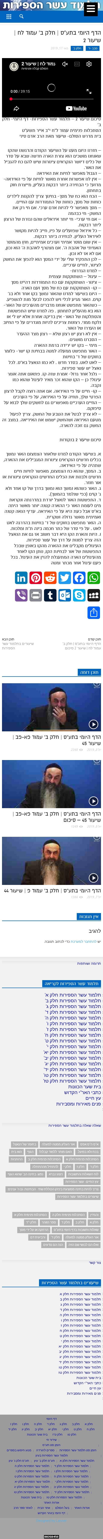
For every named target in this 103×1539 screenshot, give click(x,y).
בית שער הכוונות (84, 1087)
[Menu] (91, 9)
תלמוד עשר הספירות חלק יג (73, 1064)
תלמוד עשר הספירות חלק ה (73, 1018)
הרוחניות (16, 1159)
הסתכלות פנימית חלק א (82, 1159)
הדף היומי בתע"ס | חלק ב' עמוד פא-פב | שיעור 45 (56, 740)
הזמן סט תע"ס (51, 1445)
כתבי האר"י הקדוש (82, 1092)
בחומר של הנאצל (24, 1144)
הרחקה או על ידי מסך (33, 1230)
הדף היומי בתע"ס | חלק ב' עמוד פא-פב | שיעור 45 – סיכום (56, 817)
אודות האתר (51, 1502)
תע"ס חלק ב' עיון (44, 1460)
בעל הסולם (62, 1508)
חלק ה (38, 1424)
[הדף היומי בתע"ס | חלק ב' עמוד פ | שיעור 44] (51, 860)
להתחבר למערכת (83, 941)
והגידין (94, 1215)
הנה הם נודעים (53, 1245)
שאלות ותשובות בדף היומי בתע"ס (76, 1230)
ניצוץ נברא (56, 1174)
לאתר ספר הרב (23, 1508)
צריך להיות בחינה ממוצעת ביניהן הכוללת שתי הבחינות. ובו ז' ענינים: (53, 1189)
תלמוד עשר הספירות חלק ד (73, 1012)
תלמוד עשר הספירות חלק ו (74, 1023)
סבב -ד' (93, 48)
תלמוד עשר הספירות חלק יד (72, 1069)
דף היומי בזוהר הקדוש (51, 1513)
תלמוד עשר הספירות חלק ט (73, 1041)
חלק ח (91, 1429)
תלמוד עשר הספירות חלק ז (74, 1029)
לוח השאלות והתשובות (83, 1174)
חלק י (67, 1167)
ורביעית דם (37, 1237)
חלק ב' (77, 48)
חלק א (94, 1222)
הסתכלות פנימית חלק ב (44, 1159)
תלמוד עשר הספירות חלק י (74, 1046)
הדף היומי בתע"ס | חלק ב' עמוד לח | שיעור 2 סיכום (81, 645)
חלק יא (52, 1429)
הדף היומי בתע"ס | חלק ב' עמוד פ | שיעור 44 (52, 890)
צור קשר (95, 1262)
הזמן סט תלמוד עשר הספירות (78, 1450)
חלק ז (80, 1167)
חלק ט (78, 1429)
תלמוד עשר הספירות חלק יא (72, 1052)
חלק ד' (55, 1237)
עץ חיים (93, 1098)
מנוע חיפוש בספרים (19, 1450)
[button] (17, 16)
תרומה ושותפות (89, 963)
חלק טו (72, 1434)
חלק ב (80, 1222)
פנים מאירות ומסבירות (78, 1104)
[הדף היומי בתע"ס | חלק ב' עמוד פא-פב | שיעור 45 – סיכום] (51, 783)
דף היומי (51, 1419)
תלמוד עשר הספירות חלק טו (72, 1075)
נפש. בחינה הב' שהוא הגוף (25, 1174)
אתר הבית (44, 1508)
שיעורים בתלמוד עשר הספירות (18, 645)
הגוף (30, 1152)
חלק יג (26, 1429)
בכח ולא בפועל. (87, 1152)
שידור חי (51, 1440)
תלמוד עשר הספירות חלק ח (73, 1035)
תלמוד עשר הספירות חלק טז (72, 1081)
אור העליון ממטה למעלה (58, 1144)
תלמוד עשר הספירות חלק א (73, 995)
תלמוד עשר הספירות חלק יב (72, 1058)
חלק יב (39, 1429)
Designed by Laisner (51, 1520)
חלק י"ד (31, 1222)
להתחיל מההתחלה (45, 1167)
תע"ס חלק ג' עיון (19, 1460)
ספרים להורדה (45, 1450)
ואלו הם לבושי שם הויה (83, 1245)
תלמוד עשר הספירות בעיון (52, 1455)
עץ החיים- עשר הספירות (82, 1182)
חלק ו (25, 1424)
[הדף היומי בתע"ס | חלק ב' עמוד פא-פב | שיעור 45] (51, 707)
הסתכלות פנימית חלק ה (68, 1215)
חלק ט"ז (57, 1434)
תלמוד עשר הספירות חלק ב (73, 1001)
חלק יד (12, 1429)
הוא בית (16, 1152)
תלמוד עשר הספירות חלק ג (73, 1006)
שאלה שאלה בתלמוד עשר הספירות (74, 1125)
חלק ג (63, 1424)
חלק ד (94, 1167)
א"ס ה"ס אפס (89, 1144)
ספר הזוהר (49, 1222)
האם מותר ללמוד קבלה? (55, 1152)
